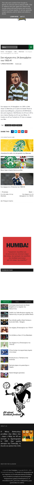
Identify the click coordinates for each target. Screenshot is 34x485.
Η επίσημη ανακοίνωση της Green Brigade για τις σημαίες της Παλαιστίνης (19, 307)
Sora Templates (13, 470)
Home (2, 51)
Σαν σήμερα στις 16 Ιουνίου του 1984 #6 (13, 187)
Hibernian (21, 51)
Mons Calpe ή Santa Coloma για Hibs (11, 170)
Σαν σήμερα (9, 51)
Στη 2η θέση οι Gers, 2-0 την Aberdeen (20, 335)
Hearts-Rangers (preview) (17, 373)
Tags (17, 301)
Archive (28, 301)
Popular (6, 301)
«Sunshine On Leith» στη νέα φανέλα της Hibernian (16, 153)
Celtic (15, 51)
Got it (22, 16)
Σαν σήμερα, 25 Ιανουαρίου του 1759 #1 (21, 327)
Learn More (14, 16)
